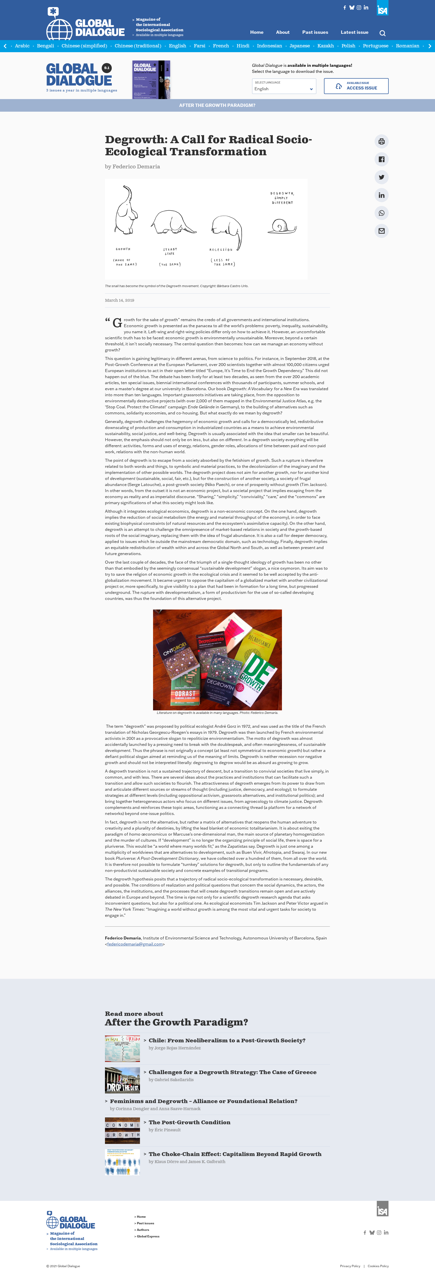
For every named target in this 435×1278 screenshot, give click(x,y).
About (283, 32)
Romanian (407, 46)
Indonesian (269, 46)
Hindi (243, 46)
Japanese (300, 46)
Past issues (315, 32)
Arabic (22, 46)
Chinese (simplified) (84, 46)
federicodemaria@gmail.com (135, 944)
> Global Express (147, 1236)
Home (257, 32)
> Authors (141, 1230)
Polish (348, 46)
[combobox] (284, 86)
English (177, 46)
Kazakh (325, 46)
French (221, 46)
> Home (140, 1217)
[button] (430, 46)
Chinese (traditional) (138, 46)
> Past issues (144, 1223)
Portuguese (375, 46)
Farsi (199, 46)
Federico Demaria (136, 166)
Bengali (45, 46)
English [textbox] (262, 88)
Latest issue (355, 32)
